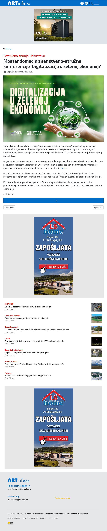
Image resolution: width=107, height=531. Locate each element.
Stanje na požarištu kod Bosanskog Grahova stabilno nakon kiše (34, 364)
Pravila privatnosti (30, 518)
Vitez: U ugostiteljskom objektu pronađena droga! (28, 306)
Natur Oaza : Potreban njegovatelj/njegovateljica (28, 375)
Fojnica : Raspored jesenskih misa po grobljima (27, 352)
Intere (64, 168)
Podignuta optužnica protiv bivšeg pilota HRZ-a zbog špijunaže (34, 341)
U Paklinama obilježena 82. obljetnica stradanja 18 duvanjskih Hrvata (37, 329)
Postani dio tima (62, 498)
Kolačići (43, 518)
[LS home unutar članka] (53, 255)
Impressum (53, 518)
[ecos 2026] (53, 25)
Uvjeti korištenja (14, 518)
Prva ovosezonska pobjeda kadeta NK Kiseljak (26, 318)
